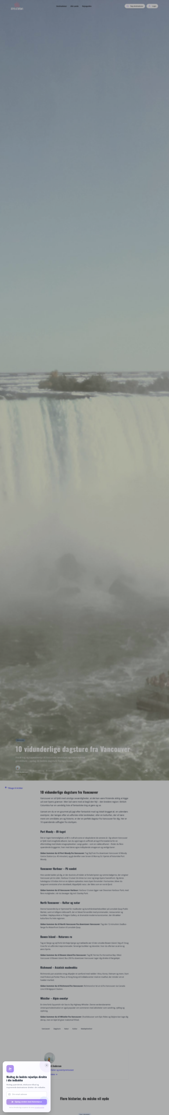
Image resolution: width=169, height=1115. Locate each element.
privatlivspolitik (39, 1107)
